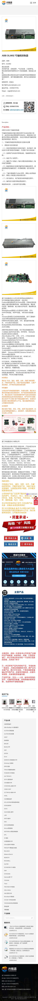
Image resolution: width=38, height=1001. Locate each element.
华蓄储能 (6, 909)
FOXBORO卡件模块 (9, 773)
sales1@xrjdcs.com (16, 110)
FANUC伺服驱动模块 (9, 769)
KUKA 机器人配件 (8, 812)
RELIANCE (7, 851)
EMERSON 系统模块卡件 (10, 760)
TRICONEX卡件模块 (9, 887)
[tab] (19, 121)
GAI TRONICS (7, 776)
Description (5, 122)
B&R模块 (6, 740)
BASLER (6, 743)
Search (32, 918)
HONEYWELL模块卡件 (10, 786)
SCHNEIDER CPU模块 (10, 867)
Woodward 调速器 (9, 896)
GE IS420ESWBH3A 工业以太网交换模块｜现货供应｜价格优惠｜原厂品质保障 (21, 942)
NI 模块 (6, 838)
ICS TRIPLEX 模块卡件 (10, 792)
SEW (5, 870)
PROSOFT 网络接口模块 (10, 848)
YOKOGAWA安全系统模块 (11, 903)
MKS (5, 822)
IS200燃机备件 (8, 799)
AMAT (5, 737)
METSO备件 (7, 818)
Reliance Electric (8, 854)
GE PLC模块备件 (8, 779)
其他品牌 (6, 906)
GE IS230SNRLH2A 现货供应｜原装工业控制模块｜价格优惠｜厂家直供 (21, 957)
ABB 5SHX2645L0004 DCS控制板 (7, 707)
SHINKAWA (7, 874)
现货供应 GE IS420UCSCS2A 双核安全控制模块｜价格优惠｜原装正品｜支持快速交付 (21, 949)
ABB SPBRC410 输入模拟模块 (19, 708)
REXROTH (7, 857)
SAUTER (6, 864)
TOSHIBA (6, 880)
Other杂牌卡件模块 (9, 844)
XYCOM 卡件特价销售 (10, 900)
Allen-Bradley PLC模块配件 (11, 727)
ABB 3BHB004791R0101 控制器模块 (15, 707)
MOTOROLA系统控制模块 (11, 831)
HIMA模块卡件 (8, 783)
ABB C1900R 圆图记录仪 (33, 708)
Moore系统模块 (8, 828)
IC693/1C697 (7, 789)
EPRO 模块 (7, 766)
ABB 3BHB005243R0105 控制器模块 (29, 707)
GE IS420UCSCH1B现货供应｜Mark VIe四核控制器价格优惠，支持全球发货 (21, 934)
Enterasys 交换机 (8, 763)
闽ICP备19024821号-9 (21, 999)
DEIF (5, 750)
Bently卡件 (7, 747)
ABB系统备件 (9, 96)
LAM (5, 815)
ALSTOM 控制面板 (9, 730)
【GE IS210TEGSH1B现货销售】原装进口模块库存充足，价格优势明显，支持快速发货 (21, 927)
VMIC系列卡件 (8, 893)
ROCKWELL (7, 861)
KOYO (5, 809)
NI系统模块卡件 (8, 841)
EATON (6, 753)
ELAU (5, 756)
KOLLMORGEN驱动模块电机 (11, 802)
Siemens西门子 (8, 877)
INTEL (5, 796)
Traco (5, 883)
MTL (5, 835)
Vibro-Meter (7, 890)
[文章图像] (6, 927)
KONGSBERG (7, 805)
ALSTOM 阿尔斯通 (9, 734)
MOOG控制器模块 (9, 825)
